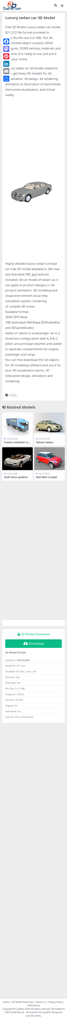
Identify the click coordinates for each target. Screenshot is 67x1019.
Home (6, 1002)
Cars (13, 395)
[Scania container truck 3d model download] (17, 423)
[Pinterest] (6, 56)
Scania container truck (17, 443)
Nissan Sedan (44, 442)
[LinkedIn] (6, 63)
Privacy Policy (55, 1002)
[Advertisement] (33, 134)
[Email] (6, 71)
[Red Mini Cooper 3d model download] (49, 458)
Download (36, 643)
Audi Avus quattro (16, 477)
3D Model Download (23, 1002)
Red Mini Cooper (46, 477)
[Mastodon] (6, 49)
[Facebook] (6, 41)
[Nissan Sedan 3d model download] (49, 423)
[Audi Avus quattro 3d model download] (17, 458)
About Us (41, 1002)
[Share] (6, 78)
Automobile (12, 438)
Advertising (33, 1005)
